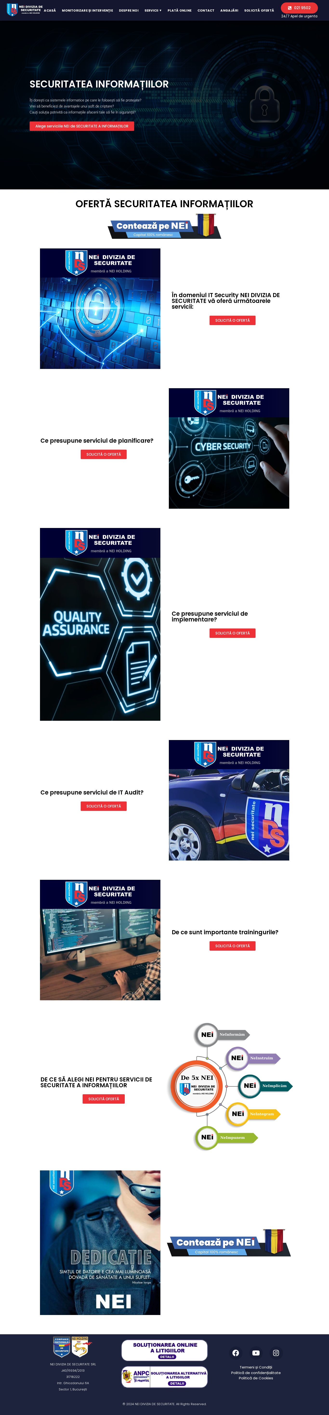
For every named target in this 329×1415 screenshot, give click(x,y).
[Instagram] (276, 1353)
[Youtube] (256, 1353)
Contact (205, 11)
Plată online (179, 11)
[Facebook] (236, 1353)
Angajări (229, 11)
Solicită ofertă (259, 11)
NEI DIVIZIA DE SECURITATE (155, 1404)
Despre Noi (128, 11)
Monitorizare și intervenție (87, 11)
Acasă (50, 11)
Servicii (153, 11)
